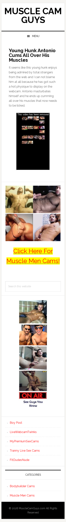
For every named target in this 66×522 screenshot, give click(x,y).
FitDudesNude (19, 460)
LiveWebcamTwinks (23, 432)
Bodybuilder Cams (22, 486)
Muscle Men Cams (22, 495)
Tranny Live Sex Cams (25, 450)
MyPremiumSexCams (24, 441)
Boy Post (16, 422)
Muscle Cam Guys (33, 15)
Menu (35, 36)
